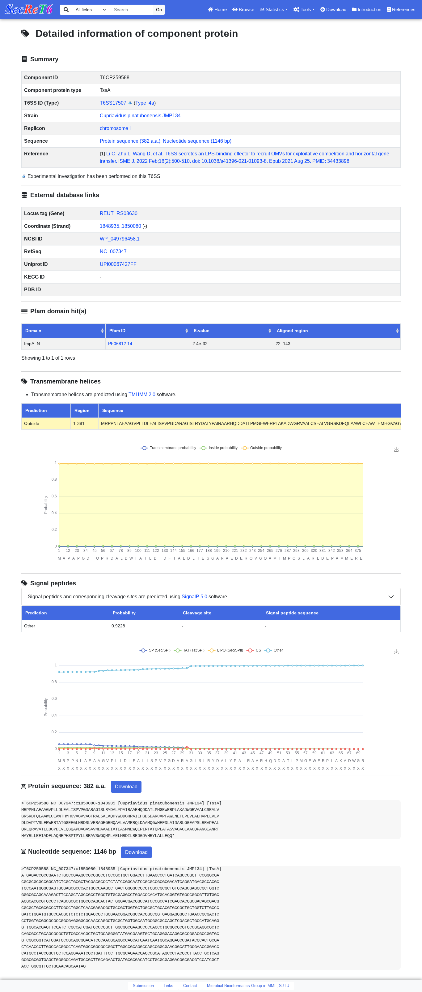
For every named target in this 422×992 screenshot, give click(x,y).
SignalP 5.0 (194, 596)
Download (335, 9)
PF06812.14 (120, 343)
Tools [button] (305, 9)
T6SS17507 (113, 103)
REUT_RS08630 (118, 213)
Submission (143, 985)
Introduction (369, 9)
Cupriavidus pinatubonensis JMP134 (140, 115)
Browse (246, 9)
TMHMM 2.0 (142, 394)
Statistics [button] (274, 9)
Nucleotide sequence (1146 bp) (197, 141)
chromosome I (115, 128)
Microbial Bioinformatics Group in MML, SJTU (248, 985)
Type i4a (144, 103)
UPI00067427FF (118, 264)
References (403, 9)
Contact (190, 985)
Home (220, 9)
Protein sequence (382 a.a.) (130, 141)
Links (168, 985)
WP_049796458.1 (120, 238)
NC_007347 (113, 251)
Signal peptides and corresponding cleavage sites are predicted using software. (128, 596)
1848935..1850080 (120, 226)
